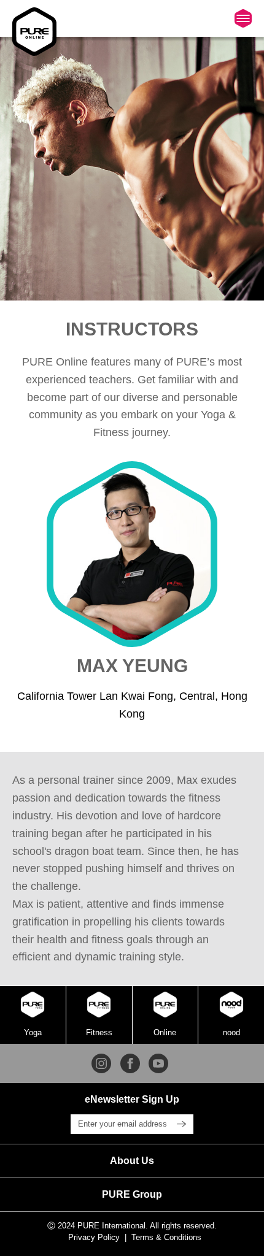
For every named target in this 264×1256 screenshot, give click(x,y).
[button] (132, 1161)
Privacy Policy (94, 1237)
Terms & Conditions (166, 1237)
